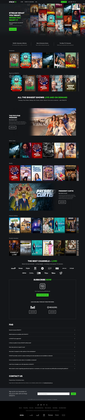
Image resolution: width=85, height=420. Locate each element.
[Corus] (22, 415)
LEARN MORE (62, 202)
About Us (20, 407)
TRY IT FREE (63, 1)
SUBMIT (73, 393)
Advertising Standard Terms (39, 407)
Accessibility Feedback (62, 407)
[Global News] (37, 415)
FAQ (36, 1)
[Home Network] (57, 415)
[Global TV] (31, 415)
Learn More (12, 127)
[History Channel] (44, 415)
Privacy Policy (55, 399)
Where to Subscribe (29, 1)
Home (22, 1)
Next (79, 60)
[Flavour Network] (50, 415)
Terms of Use (49, 399)
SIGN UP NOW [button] (13, 29)
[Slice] (63, 415)
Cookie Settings (55, 407)
